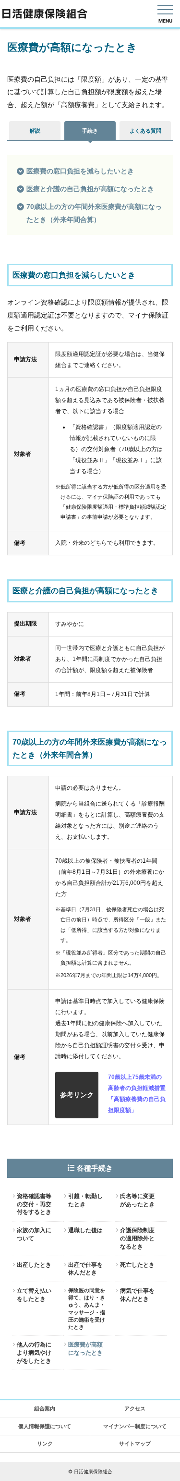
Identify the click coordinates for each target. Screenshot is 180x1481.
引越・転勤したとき (85, 1200)
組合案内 (44, 1408)
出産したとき (34, 1264)
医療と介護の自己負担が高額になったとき (90, 189)
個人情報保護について (44, 1426)
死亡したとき (137, 1264)
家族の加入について (34, 1234)
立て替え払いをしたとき (34, 1294)
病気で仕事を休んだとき (137, 1294)
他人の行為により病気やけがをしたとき (34, 1352)
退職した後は (85, 1230)
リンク (45, 1443)
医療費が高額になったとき (85, 1348)
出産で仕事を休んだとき (85, 1268)
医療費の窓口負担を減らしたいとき (80, 171)
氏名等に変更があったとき (137, 1200)
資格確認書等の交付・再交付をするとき (34, 1204)
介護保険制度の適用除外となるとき (137, 1238)
